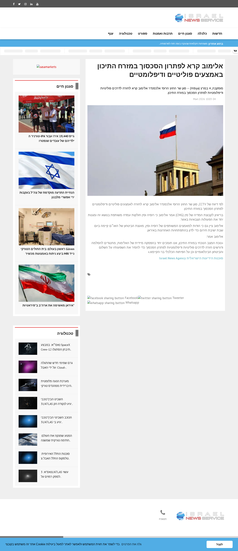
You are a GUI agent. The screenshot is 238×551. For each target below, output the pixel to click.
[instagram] (25, 4)
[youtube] (37, 4)
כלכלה (202, 33)
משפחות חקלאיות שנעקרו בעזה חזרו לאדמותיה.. (183, 43)
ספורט (142, 33)
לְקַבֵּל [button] (219, 544)
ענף (110, 33)
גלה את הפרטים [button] (131, 544)
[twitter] (19, 4)
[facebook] (14, 4)
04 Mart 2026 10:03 (204, 99)
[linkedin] (31, 4)
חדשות (217, 33)
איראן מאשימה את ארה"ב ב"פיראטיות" (48, 305)
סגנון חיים (185, 33)
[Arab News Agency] (200, 516)
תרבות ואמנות (163, 33)
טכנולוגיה (125, 33)
